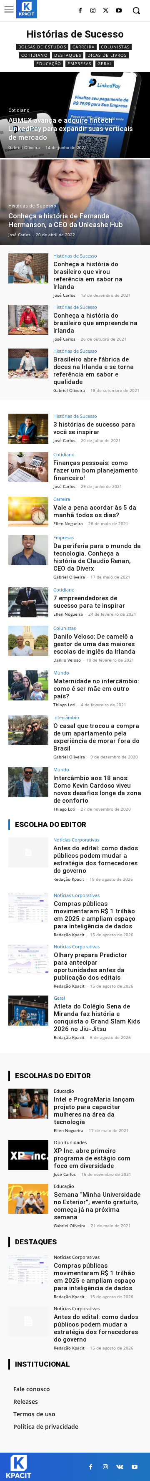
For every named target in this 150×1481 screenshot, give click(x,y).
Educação (48, 63)
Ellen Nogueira (68, 523)
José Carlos (64, 295)
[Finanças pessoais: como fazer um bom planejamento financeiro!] (28, 467)
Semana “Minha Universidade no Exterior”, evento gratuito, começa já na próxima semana (97, 1206)
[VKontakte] (119, 1467)
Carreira (83, 47)
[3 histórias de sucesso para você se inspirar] (28, 429)
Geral (105, 63)
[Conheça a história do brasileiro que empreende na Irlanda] (28, 320)
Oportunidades (70, 1142)
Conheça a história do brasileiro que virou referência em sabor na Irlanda (87, 275)
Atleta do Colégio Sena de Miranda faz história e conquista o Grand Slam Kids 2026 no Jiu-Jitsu (97, 1018)
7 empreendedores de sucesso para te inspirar (89, 601)
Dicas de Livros (107, 55)
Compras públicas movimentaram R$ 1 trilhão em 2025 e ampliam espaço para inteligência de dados (94, 915)
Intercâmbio (66, 717)
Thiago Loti (64, 705)
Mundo (61, 672)
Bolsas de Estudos (42, 47)
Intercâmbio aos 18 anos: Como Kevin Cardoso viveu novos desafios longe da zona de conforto (97, 789)
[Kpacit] (26, 8)
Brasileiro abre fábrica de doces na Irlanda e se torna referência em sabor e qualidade (93, 371)
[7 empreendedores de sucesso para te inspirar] (28, 602)
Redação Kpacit (68, 879)
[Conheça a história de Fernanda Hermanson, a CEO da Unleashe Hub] (75, 202)
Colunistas (115, 47)
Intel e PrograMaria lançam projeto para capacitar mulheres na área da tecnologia (94, 1111)
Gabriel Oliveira (69, 390)
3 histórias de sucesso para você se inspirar (94, 428)
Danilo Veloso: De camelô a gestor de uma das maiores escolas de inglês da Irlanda (94, 644)
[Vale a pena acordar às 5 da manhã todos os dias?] (28, 512)
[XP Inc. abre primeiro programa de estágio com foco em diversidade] (28, 1155)
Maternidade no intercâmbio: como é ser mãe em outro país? (96, 688)
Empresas (79, 63)
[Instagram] (93, 11)
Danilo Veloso (67, 660)
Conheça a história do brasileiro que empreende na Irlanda (95, 323)
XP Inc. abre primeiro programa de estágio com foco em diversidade (92, 1158)
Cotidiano (34, 55)
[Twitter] (105, 11)
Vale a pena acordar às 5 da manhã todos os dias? (94, 511)
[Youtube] (118, 11)
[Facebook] (80, 11)
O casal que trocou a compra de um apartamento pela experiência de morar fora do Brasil (96, 737)
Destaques (67, 55)
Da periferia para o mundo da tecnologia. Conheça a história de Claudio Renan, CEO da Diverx (97, 557)
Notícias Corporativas (76, 839)
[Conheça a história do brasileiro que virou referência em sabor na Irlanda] (28, 268)
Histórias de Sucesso (32, 206)
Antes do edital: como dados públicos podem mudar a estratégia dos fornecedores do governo (95, 859)
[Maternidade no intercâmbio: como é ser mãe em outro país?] (28, 685)
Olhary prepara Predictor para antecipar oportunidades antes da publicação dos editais (90, 966)
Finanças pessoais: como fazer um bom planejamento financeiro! (95, 470)
